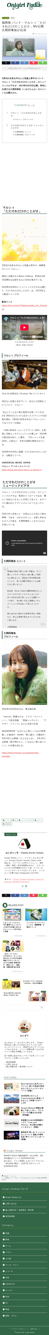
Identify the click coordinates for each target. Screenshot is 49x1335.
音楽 (7, 1297)
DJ (6, 1303)
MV (15, 820)
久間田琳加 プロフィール (25, 135)
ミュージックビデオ (26, 820)
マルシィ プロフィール (24, 119)
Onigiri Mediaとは (13, 1197)
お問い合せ (33, 1329)
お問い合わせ (12, 1064)
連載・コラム (11, 1316)
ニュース (5, 18)
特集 (7, 1309)
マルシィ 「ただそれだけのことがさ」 (26, 114)
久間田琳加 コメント (23, 132)
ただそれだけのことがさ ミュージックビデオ (27, 126)
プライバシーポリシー (19, 1329)
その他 (8, 1259)
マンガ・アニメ (12, 1265)
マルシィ (38, 820)
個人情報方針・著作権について (19, 1067)
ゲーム (8, 1246)
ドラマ (8, 1252)
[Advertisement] (24, 173)
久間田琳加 (7, 824)
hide (31, 105)
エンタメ (9, 1290)
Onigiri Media (14, 1150)
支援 (7, 1233)
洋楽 (7, 1278)
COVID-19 (10, 1284)
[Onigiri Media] (24, 9)
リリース (7, 820)
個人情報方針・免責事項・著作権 (19, 1210)
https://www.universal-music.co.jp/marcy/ (22, 470)
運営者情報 (11, 1062)
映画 (7, 1239)
